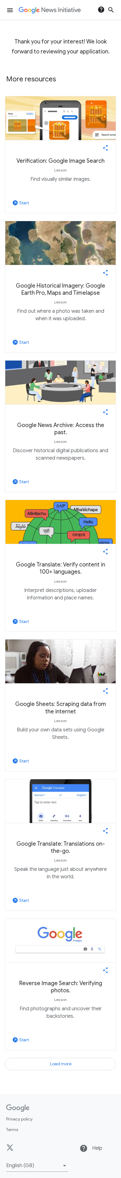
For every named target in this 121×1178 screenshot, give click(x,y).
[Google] (17, 1108)
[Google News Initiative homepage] (50, 10)
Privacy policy (19, 1119)
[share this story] (105, 148)
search (111, 10)
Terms (12, 1129)
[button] (37, 1165)
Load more (60, 1064)
